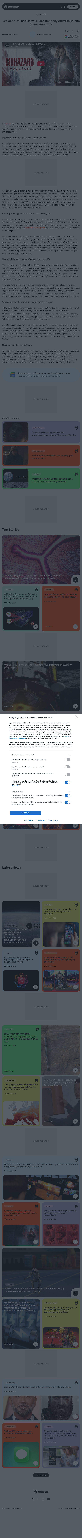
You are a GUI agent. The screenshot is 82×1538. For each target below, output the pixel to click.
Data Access (41, 820)
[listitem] (41, 755)
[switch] (67, 759)
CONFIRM (26, 813)
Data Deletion (29, 820)
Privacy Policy (53, 820)
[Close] (78, 718)
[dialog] (41, 769)
